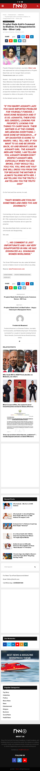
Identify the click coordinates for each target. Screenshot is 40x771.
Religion (5, 709)
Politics (5, 698)
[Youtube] (25, 760)
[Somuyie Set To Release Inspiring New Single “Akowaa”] (7, 526)
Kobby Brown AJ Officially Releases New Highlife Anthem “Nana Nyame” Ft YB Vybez (23, 545)
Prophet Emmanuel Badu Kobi (22, 274)
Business (6, 712)
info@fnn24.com (23, 750)
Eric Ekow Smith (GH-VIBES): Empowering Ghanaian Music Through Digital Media (23, 535)
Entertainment (7, 706)
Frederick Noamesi (9, 32)
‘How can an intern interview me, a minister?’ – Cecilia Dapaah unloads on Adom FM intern (20, 436)
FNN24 (17, 769)
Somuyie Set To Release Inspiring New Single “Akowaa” (25, 524)
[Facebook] (14, 760)
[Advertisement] (20, 465)
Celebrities (5, 21)
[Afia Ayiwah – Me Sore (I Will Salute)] (7, 506)
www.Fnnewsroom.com (17, 269)
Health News (7, 717)
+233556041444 (18, 583)
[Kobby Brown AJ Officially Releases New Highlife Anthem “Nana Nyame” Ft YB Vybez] (7, 546)
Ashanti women (8, 274)
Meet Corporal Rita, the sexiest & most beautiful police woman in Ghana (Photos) (18, 406)
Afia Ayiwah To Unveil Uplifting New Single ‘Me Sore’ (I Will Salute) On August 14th (23, 515)
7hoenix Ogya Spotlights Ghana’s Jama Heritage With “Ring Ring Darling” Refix (24, 555)
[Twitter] (19, 760)
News (4, 703)
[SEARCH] (35, 567)
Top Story (12, 21)
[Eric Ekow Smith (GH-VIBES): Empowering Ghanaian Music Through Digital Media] (7, 536)
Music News (7, 701)
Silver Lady (7, 277)
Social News (7, 715)
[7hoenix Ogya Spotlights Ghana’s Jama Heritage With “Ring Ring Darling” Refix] (7, 556)
